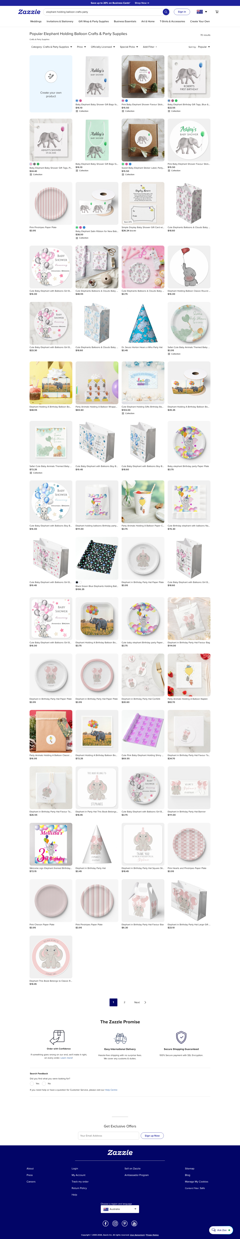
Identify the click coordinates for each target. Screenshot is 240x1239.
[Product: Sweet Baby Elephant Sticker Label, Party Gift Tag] (143, 140)
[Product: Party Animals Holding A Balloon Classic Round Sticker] (51, 731)
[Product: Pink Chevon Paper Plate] (51, 900)
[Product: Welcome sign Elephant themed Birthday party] (51, 844)
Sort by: (192, 47)
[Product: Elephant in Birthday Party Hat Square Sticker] (143, 844)
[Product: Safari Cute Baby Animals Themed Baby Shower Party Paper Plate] (189, 323)
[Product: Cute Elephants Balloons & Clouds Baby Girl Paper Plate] (143, 267)
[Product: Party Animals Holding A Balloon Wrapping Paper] (97, 382)
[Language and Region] (202, 11)
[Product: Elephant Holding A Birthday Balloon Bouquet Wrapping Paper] (51, 382)
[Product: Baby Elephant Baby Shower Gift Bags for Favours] (97, 76)
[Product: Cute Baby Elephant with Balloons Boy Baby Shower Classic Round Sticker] (51, 501)
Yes (37, 1083)
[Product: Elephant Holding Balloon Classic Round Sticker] (189, 267)
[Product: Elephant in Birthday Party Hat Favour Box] (143, 900)
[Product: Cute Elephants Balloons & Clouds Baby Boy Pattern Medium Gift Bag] (97, 323)
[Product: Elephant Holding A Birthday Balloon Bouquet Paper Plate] (97, 618)
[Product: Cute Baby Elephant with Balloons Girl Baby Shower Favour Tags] (51, 323)
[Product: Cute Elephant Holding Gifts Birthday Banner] (143, 382)
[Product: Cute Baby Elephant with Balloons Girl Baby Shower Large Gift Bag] (51, 558)
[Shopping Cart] (217, 11)
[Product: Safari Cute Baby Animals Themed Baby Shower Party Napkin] (51, 442)
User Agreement (137, 1235)
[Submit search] (166, 12)
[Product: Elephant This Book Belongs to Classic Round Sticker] (51, 957)
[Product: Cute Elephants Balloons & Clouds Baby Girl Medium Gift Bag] (189, 203)
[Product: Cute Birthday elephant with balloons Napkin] (189, 501)
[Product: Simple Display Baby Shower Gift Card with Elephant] (143, 203)
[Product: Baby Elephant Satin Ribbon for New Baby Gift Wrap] (97, 203)
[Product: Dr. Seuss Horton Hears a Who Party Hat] (143, 323)
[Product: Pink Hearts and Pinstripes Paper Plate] (189, 844)
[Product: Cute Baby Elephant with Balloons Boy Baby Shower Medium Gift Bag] (143, 442)
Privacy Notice (152, 1235)
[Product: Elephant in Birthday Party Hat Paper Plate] (143, 558)
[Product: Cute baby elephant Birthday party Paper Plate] (143, 618)
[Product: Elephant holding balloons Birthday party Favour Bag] (97, 501)
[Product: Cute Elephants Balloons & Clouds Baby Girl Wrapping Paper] (97, 267)
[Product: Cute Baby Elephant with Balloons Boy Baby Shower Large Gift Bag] (97, 442)
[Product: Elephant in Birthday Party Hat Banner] (189, 787)
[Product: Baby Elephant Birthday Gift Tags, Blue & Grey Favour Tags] (189, 76)
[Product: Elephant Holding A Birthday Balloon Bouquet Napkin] (97, 731)
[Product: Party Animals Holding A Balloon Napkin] (189, 675)
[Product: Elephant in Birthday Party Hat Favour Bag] (189, 618)
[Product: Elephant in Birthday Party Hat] (97, 844)
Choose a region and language (116, 1204)
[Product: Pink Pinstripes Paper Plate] (51, 203)
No (49, 1083)
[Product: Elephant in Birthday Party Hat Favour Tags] (189, 731)
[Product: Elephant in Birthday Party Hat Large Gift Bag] (189, 900)
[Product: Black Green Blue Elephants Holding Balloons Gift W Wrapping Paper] (97, 558)
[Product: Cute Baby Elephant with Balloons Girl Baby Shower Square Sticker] (51, 618)
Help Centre (111, 1090)
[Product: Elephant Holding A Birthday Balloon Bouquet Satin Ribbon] (189, 382)
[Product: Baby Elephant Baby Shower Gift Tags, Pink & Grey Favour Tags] (51, 140)
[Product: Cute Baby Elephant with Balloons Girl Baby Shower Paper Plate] (143, 787)
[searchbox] (106, 12)
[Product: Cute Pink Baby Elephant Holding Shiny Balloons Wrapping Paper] (143, 731)
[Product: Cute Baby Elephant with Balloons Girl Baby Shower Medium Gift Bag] (189, 558)
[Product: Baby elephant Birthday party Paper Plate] (189, 442)
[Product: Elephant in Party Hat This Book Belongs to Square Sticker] (97, 787)
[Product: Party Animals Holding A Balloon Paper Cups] (143, 501)
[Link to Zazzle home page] (30, 12)
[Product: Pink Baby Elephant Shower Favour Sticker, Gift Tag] (143, 76)
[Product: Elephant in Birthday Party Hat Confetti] (143, 675)
